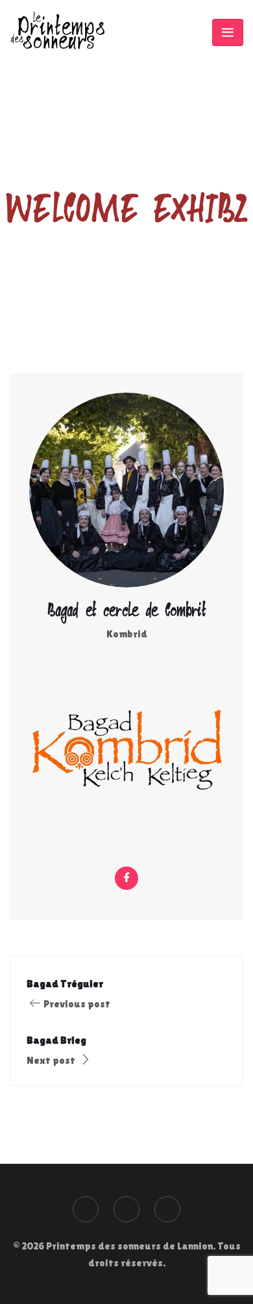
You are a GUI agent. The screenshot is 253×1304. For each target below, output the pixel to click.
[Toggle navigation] (227, 32)
